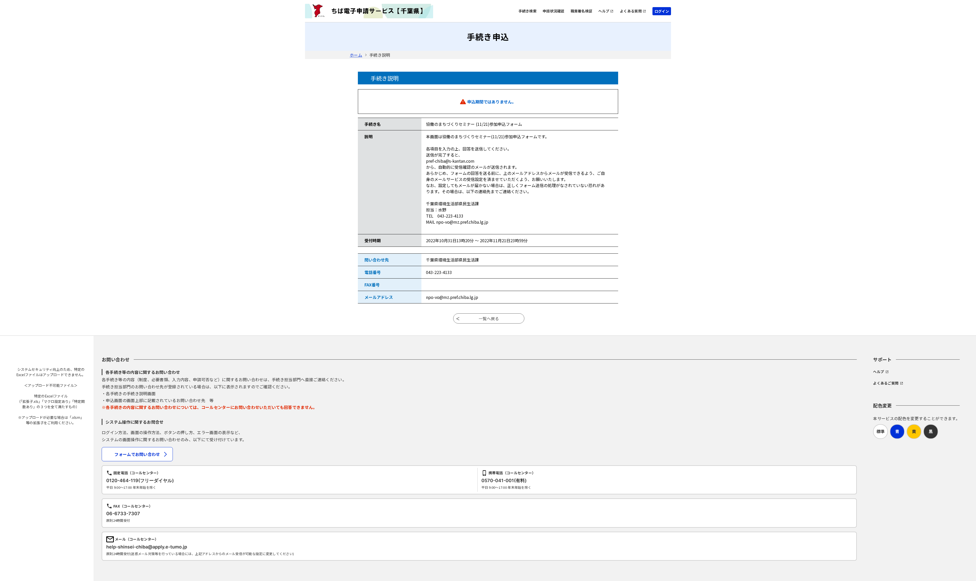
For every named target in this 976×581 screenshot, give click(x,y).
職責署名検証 (581, 10)
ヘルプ (603, 10)
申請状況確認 (554, 10)
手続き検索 (527, 10)
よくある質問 (631, 10)
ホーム (356, 55)
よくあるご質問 (885, 383)
